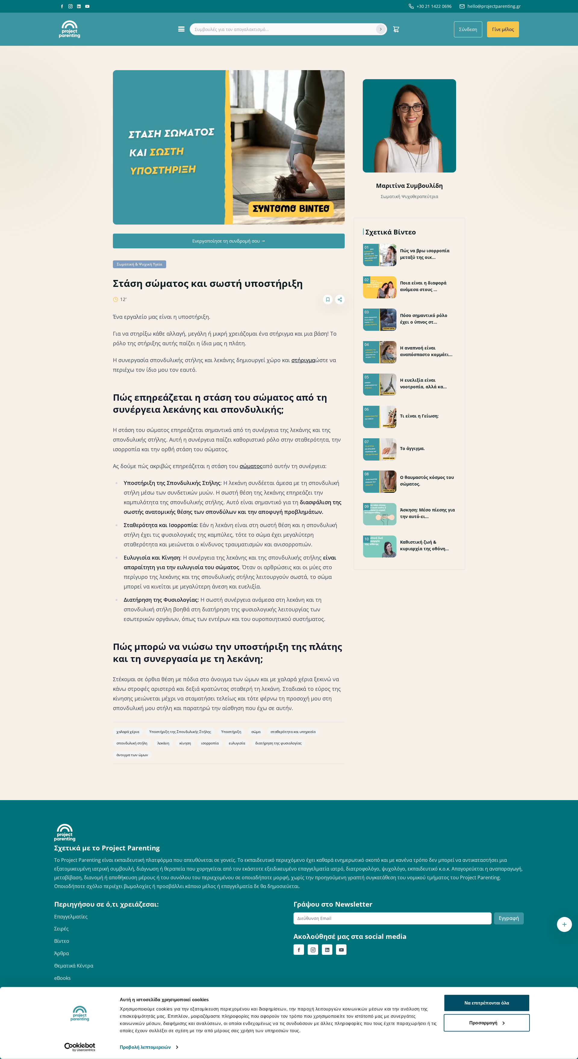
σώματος (251, 466)
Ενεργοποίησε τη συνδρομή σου (226, 241)
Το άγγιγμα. (412, 448)
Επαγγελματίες (71, 916)
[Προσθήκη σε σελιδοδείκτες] (328, 299)
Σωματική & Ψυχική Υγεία (139, 264)
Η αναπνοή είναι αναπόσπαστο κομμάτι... (426, 351)
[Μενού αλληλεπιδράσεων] (564, 924)
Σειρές (61, 928)
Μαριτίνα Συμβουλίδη (409, 186)
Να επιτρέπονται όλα (487, 1002)
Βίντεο (61, 941)
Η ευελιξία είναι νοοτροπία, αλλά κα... (423, 383)
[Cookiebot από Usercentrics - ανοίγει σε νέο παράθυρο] (80, 1047)
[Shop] (396, 29)
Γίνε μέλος (503, 29)
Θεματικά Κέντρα (73, 965)
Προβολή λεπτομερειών (145, 1047)
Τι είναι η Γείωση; (419, 416)
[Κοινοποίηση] (340, 299)
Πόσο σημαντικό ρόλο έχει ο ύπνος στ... (423, 318)
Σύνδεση (468, 29)
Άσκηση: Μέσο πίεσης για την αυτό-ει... (427, 513)
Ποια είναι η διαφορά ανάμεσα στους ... (423, 286)
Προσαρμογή (483, 1022)
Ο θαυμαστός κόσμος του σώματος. (427, 480)
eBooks (62, 978)
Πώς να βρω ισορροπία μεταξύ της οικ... (424, 254)
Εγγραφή (509, 918)
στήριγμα (303, 360)
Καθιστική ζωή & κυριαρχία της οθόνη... (424, 545)
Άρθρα (61, 953)
